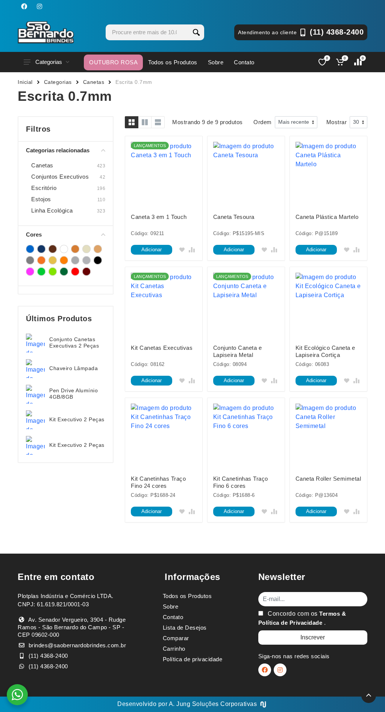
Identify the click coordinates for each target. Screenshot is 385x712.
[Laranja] (64, 260)
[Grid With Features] (145, 122)
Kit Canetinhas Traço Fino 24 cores (158, 482)
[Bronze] (75, 249)
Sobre (216, 62)
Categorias (48, 62)
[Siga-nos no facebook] (24, 6)
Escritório (43, 188)
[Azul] (30, 249)
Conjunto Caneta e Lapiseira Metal (237, 351)
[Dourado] (53, 260)
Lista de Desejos (185, 627)
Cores (34, 234)
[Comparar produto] (192, 250)
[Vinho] (86, 271)
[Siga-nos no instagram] (39, 6)
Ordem (262, 122)
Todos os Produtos (172, 62)
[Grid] (131, 122)
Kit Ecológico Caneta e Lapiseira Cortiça (325, 351)
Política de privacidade (193, 659)
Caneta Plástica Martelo (327, 217)
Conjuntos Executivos (60, 176)
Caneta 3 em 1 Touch (159, 217)
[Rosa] (30, 271)
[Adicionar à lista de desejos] (182, 250)
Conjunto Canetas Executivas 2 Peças (74, 342)
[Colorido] (41, 260)
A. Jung (180, 704)
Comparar (176, 638)
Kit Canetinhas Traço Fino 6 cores (240, 482)
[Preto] (98, 260)
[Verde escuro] (64, 271)
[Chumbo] (98, 249)
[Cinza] (30, 260)
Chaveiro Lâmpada (73, 368)
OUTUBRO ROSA (113, 62)
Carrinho (174, 648)
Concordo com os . (302, 618)
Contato (244, 62)
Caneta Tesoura (234, 217)
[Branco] (64, 249)
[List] (158, 122)
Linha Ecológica (52, 210)
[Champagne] (86, 249)
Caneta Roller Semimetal (328, 478)
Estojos (41, 199)
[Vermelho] (75, 271)
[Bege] (53, 249)
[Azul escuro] (41, 249)
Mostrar (336, 122)
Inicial (25, 82)
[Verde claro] (53, 271)
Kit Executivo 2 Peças (77, 419)
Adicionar (151, 249)
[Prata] (86, 260)
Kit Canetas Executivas (161, 348)
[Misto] (75, 260)
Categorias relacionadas (57, 150)
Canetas (94, 82)
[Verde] (41, 271)
